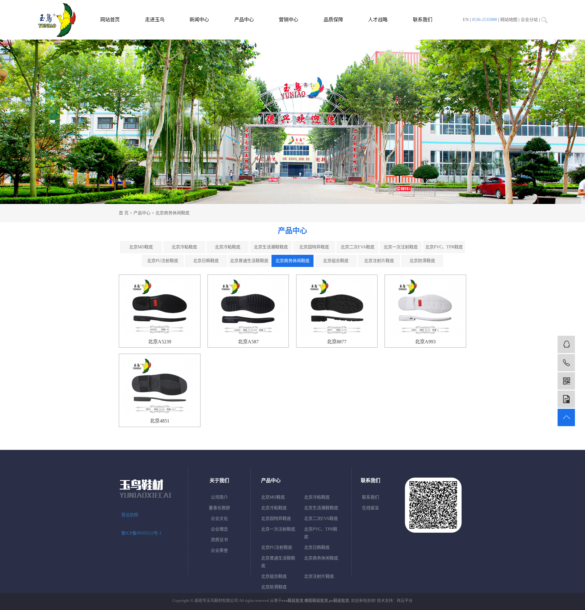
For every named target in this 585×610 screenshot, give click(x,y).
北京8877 (336, 341)
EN (466, 19)
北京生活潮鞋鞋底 (271, 247)
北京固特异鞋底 (314, 247)
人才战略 (378, 19)
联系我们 (422, 19)
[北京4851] (159, 385)
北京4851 (159, 420)
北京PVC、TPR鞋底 (444, 247)
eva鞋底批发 (292, 600)
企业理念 (219, 529)
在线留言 (370, 508)
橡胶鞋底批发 (316, 600)
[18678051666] (566, 362)
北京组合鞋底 (336, 260)
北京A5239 (159, 341)
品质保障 (333, 19)
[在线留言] (566, 399)
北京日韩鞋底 (206, 260)
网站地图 (508, 19)
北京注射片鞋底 (379, 260)
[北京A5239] (159, 306)
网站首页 (110, 19)
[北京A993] (425, 306)
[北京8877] (337, 306)
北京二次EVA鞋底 (357, 247)
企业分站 (529, 19)
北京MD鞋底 (141, 247)
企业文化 (219, 518)
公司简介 (219, 497)
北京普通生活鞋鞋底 (249, 260)
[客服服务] (566, 344)
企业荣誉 (219, 550)
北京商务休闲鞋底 (172, 213)
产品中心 (244, 19)
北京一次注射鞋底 (401, 247)
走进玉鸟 (155, 19)
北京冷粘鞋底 (184, 247)
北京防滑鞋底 (422, 260)
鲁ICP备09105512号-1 (141, 533)
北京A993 (425, 341)
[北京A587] (248, 306)
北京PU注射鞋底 (162, 260)
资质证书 (219, 540)
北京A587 (248, 341)
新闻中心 (199, 19)
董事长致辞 (219, 508)
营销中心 (288, 19)
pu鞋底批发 (339, 600)
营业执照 (129, 515)
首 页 (124, 213)
